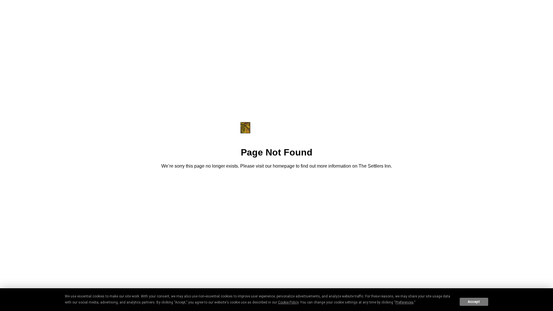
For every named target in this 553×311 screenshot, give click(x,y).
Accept (474, 302)
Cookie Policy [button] (288, 302)
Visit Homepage (276, 182)
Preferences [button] (404, 302)
